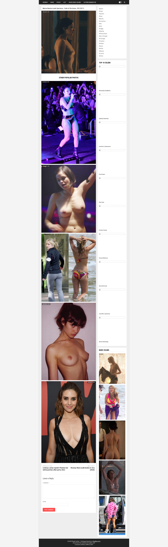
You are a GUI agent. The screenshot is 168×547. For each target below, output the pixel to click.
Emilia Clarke (103, 230)
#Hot (100, 26)
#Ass (100, 23)
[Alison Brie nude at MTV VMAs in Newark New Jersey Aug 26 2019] (68, 422)
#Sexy (100, 16)
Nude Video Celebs (75, 2)
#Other (101, 56)
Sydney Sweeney (103, 118)
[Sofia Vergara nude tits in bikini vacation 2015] (112, 402)
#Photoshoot (103, 33)
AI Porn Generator (90, 2)
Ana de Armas (103, 286)
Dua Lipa (101, 202)
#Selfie (101, 48)
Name (44, 501)
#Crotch (101, 53)
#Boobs (101, 19)
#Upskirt (101, 14)
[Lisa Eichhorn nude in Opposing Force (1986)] (112, 477)
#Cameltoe (102, 21)
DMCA (87, 544)
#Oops (101, 11)
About (83, 544)
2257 (91, 544)
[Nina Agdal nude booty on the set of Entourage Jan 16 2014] (112, 515)
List (64, 2)
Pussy (59, 2)
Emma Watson (103, 258)
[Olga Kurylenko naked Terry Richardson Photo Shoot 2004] (68, 341)
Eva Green (102, 174)
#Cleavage (102, 38)
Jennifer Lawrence (104, 314)
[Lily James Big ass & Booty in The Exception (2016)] (112, 440)
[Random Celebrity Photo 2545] (68, 267)
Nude (52, 2)
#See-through (103, 36)
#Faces (101, 46)
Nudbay (45, 2)
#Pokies (101, 43)
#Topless (101, 41)
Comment (46, 483)
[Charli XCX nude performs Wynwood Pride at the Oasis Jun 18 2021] (68, 122)
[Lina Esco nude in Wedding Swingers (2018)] (68, 198)
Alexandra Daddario (105, 90)
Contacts (77, 544)
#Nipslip (101, 31)
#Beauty (101, 51)
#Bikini (101, 9)
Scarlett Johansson (105, 146)
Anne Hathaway (103, 341)
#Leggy (101, 28)
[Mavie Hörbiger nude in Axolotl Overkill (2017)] (112, 368)
